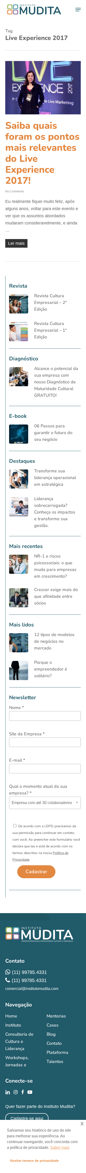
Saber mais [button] (60, 1147)
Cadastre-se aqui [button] (27, 1118)
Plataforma (57, 1052)
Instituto (13, 1025)
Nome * (16, 707)
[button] (78, 9)
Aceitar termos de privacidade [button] (34, 1160)
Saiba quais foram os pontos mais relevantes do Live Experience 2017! (42, 153)
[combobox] (45, 803)
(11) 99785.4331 (29, 972)
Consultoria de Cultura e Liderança (19, 1041)
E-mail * (17, 760)
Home (11, 1016)
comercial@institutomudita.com (31, 989)
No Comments (14, 191)
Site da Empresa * (27, 734)
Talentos (55, 1061)
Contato (54, 1043)
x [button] (82, 1123)
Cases (53, 1025)
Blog (51, 1034)
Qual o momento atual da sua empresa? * (38, 789)
